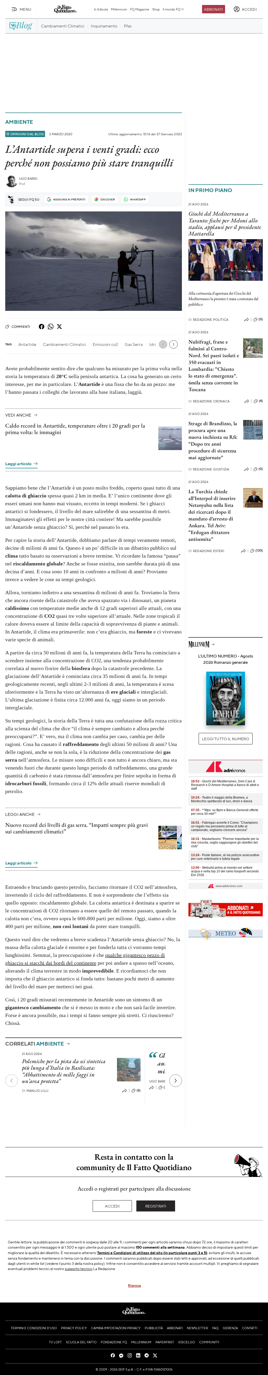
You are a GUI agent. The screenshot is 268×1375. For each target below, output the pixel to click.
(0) (261, 319)
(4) (261, 401)
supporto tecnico (78, 1268)
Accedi (112, 1206)
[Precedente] (11, 1080)
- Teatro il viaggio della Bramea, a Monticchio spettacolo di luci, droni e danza (221, 799)
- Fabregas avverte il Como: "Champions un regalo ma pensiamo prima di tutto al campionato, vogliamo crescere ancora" (224, 826)
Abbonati (213, 9)
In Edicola (101, 9)
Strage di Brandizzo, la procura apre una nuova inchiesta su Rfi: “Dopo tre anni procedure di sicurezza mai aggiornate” (212, 440)
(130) (259, 550)
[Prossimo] (175, 1080)
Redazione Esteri (206, 551)
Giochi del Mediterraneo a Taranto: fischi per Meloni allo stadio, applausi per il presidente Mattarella (224, 223)
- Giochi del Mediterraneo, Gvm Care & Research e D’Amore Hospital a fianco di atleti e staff (225, 784)
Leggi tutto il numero (225, 738)
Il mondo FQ (171, 9)
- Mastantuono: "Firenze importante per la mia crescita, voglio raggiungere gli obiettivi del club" (225, 842)
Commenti (21, 326)
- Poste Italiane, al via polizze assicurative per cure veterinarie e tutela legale (225, 857)
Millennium (119, 9)
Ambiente (19, 122)
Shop (156, 9)
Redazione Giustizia (208, 469)
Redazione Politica (208, 320)
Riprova (134, 1285)
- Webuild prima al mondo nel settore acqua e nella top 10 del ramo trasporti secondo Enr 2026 (225, 871)
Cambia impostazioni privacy (116, 1328)
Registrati (155, 1206)
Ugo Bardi (28, 179)
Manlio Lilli (35, 1091)
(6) (139, 1090)
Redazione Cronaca (209, 401)
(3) (166, 1087)
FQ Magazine (139, 9)
